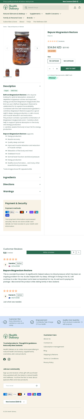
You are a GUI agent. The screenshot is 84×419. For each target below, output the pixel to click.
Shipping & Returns (51, 354)
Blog (45, 351)
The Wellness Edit (40, 22)
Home (4, 26)
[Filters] (74, 252)
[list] (22, 48)
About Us (47, 339)
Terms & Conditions (51, 358)
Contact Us (48, 343)
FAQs (29, 22)
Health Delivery (12, 411)
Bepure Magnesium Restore (16, 26)
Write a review (48, 252)
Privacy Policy (48, 362)
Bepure (50, 36)
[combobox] (46, 7)
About (21, 22)
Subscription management (54, 347)
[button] (79, 7)
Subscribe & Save (10, 22)
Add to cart (70, 69)
